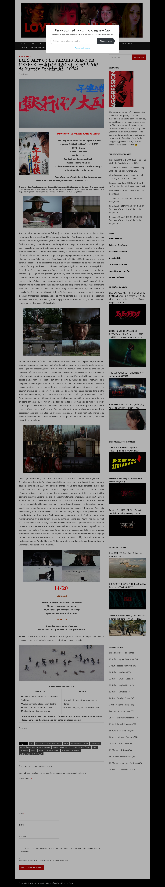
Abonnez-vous (106, 41)
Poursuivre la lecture (82, 48)
